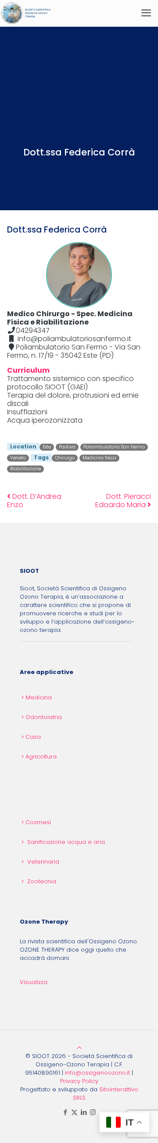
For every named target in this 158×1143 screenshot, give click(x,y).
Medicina (38, 697)
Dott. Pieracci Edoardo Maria (123, 500)
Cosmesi (38, 822)
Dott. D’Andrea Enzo (34, 500)
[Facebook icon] (65, 1112)
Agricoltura (41, 756)
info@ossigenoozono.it (97, 1073)
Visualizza (33, 982)
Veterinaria (43, 861)
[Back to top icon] (79, 1048)
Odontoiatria (43, 717)
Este (47, 447)
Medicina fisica (99, 458)
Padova (67, 447)
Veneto (18, 458)
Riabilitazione (25, 469)
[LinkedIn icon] (83, 1112)
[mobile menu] (146, 13)
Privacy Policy (79, 1081)
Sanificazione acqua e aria (66, 842)
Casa (33, 737)
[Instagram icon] (93, 1112)
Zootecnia (41, 881)
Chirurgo (65, 458)
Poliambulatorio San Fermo (114, 447)
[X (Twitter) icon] (74, 1112)
